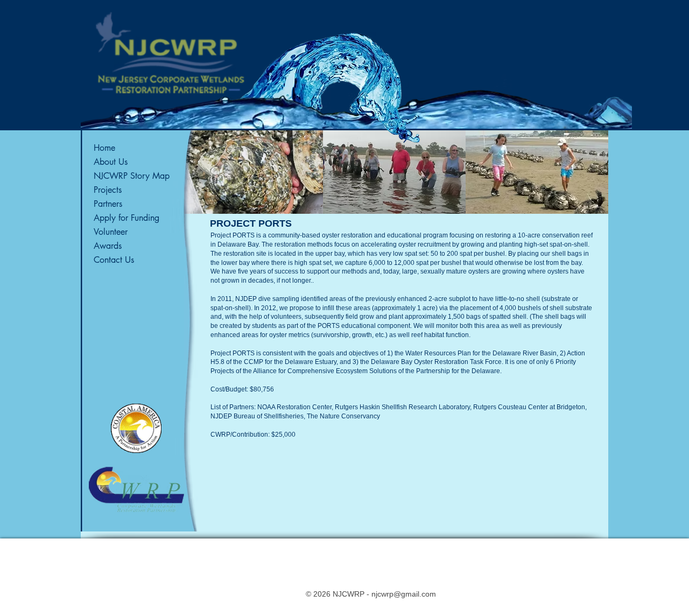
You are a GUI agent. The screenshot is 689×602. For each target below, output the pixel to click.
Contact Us (114, 259)
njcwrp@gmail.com (403, 594)
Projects (108, 189)
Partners (108, 203)
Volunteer (111, 231)
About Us (111, 161)
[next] (585, 181)
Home (104, 147)
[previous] (203, 181)
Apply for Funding (126, 217)
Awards (108, 245)
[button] (251, 172)
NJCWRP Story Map (132, 175)
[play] (586, 205)
